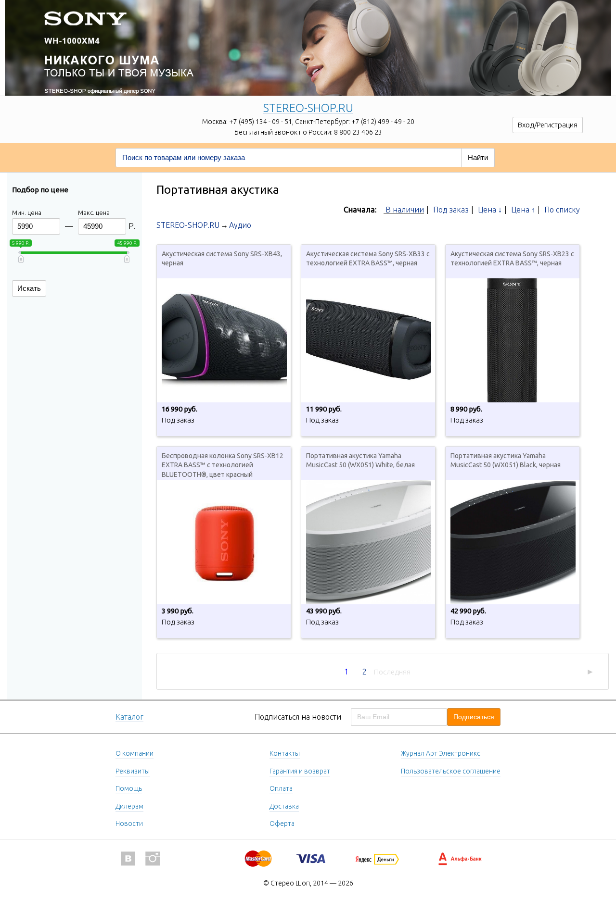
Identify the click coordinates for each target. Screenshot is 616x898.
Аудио (240, 225)
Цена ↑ (523, 209)
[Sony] (308, 36)
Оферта (282, 823)
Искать (29, 288)
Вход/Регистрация (548, 125)
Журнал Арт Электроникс (440, 753)
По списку (562, 209)
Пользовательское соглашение (450, 771)
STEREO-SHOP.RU (308, 108)
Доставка (284, 806)
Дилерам (129, 806)
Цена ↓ (490, 209)
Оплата (281, 788)
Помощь (129, 788)
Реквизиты (133, 771)
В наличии (404, 209)
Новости (129, 823)
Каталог (129, 716)
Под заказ (451, 209)
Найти (478, 157)
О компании (135, 753)
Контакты (285, 753)
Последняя (392, 672)
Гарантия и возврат (300, 771)
